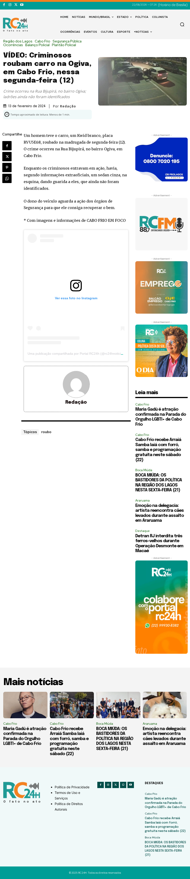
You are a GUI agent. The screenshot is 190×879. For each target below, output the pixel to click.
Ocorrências (13, 45)
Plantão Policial (64, 45)
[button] (182, 24)
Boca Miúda (143, 470)
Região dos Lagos (17, 41)
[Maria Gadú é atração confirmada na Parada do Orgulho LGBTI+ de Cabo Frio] (25, 705)
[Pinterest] (7, 167)
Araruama (142, 500)
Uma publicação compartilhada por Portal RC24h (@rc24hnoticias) (76, 353)
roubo (46, 431)
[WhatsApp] (7, 178)
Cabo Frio (42, 41)
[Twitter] (16, 4)
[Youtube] (21, 4)
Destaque (142, 531)
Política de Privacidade (72, 787)
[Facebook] (4, 4)
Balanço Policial (37, 45)
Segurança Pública (67, 41)
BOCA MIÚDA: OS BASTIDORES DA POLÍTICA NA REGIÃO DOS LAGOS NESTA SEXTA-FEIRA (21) (114, 739)
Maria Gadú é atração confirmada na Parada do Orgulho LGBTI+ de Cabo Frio (165, 802)
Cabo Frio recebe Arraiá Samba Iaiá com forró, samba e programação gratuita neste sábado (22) (158, 450)
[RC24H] (16, 24)
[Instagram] (10, 4)
